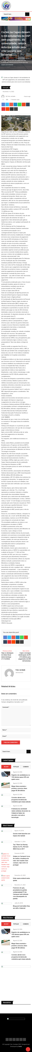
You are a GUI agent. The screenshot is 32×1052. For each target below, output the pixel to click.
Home (4, 58)
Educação (11, 58)
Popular (16, 766)
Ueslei (20, 1046)
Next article (26, 651)
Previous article (7, 651)
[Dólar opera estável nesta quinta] (6, 878)
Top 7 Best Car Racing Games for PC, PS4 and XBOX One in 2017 (20, 847)
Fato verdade (20, 670)
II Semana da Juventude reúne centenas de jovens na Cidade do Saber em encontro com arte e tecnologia (20, 813)
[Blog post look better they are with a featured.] (6, 906)
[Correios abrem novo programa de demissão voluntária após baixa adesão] (5, 796)
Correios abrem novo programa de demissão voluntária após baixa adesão (21, 800)
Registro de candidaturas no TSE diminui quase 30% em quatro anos (20, 777)
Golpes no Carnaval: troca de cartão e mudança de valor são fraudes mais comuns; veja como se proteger (21, 860)
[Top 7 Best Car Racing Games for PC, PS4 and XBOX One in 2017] (6, 845)
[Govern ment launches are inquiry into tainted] (6, 834)
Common (26, 766)
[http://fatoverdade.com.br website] (17, 96)
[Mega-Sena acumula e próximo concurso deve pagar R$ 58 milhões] (5, 785)
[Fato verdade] (19, 96)
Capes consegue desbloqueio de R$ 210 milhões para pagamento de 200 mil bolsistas (24, 657)
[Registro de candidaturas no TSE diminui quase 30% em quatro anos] (5, 774)
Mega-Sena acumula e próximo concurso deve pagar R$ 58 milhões (19, 788)
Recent (6, 766)
